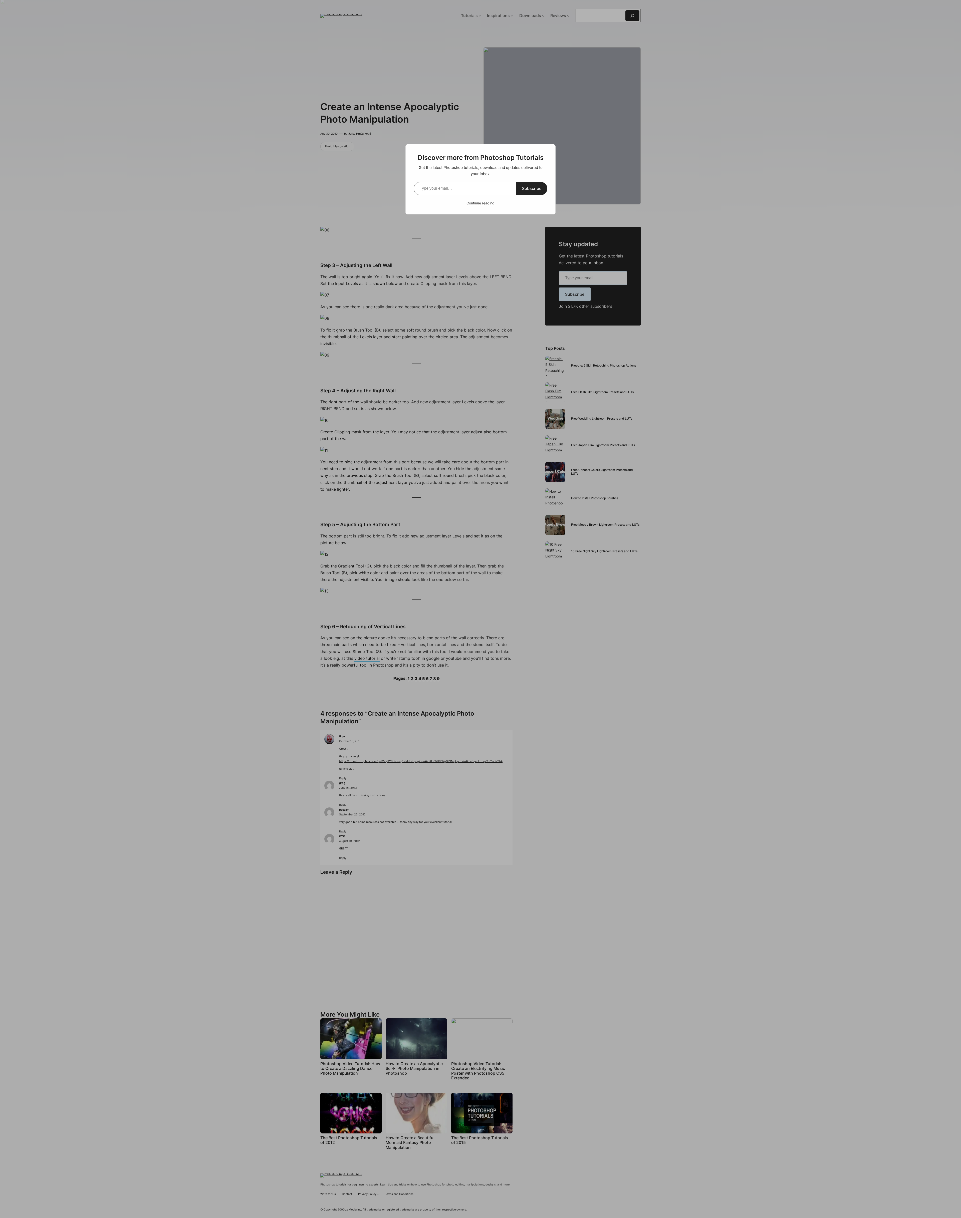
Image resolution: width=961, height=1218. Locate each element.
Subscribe (531, 188)
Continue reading (480, 203)
